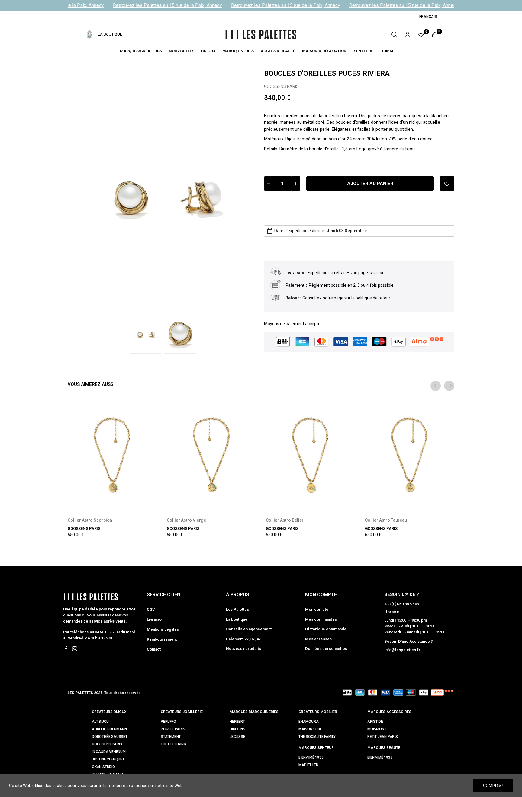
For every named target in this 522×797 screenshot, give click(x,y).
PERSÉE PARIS (173, 729)
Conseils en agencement (249, 629)
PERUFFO (168, 721)
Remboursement (161, 639)
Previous (82, 188)
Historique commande (325, 629)
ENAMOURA (308, 721)
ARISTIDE (375, 721)
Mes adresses (318, 639)
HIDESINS (237, 729)
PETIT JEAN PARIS (382, 737)
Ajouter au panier (370, 183)
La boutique (236, 619)
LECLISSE (237, 737)
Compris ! (493, 785)
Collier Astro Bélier (285, 520)
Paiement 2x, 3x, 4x (243, 639)
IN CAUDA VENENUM (109, 752)
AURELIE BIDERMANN (109, 729)
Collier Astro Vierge (186, 520)
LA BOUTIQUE (110, 34)
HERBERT (237, 721)
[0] (421, 34)
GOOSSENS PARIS (281, 86)
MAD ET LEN (308, 765)
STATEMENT (171, 737)
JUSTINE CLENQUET (108, 759)
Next (244, 188)
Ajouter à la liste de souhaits (447, 183)
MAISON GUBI (309, 729)
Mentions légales (163, 629)
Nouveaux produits (243, 648)
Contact (154, 649)
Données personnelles (326, 648)
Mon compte (316, 609)
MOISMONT (376, 729)
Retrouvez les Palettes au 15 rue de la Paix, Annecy (162, 5)
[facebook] (66, 649)
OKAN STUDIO (103, 767)
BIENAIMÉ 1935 (310, 757)
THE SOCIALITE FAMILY (317, 737)
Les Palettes (237, 609)
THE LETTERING (173, 744)
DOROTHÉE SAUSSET (109, 737)
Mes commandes (321, 619)
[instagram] (75, 649)
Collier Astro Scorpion (90, 520)
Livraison (155, 619)
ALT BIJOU (100, 721)
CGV (150, 609)
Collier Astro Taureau (386, 520)
